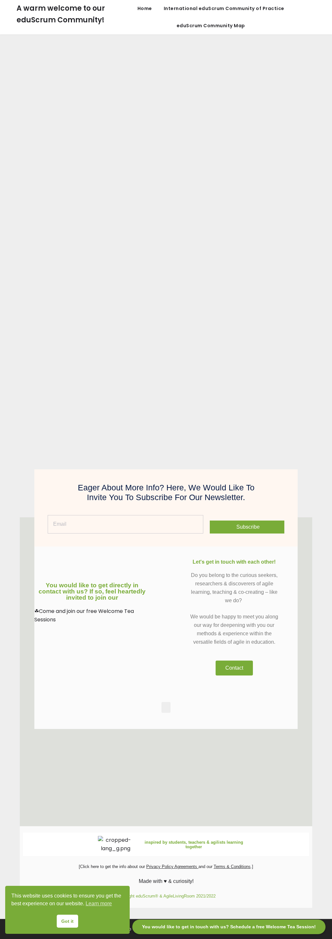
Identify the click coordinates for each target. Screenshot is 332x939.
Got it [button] (67, 921)
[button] (166, 707)
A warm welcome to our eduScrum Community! (61, 14)
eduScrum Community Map (211, 25)
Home (144, 8)
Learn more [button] (99, 903)
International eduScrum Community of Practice (224, 8)
